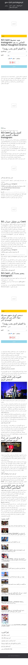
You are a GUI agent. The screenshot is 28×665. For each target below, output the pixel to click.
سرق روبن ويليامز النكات (6, 490)
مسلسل (18, 58)
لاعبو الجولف (19, 5)
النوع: (2, 55)
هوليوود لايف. (3, 236)
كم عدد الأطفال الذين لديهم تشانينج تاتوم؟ (10, 542)
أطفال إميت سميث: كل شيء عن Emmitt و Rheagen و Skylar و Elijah (14, 625)
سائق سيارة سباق (13, 7)
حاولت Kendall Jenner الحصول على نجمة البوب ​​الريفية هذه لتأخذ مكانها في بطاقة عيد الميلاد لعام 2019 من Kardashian (13, 560)
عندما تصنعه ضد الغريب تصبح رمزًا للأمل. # (10, 252)
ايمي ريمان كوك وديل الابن (7, 177)
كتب (10, 180)
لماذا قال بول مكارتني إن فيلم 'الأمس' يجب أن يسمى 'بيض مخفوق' (13, 569)
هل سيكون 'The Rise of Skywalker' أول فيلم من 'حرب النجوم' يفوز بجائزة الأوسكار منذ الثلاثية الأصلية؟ (13, 534)
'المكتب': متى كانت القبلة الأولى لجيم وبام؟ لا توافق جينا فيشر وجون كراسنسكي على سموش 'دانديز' (14, 593)
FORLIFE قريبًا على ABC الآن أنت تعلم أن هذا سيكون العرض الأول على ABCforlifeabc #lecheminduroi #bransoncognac (13, 187)
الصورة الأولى (21, 281)
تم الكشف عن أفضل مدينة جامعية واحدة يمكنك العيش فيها (13, 584)
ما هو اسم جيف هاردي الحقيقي (8, 368)
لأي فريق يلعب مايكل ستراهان (8, 270)
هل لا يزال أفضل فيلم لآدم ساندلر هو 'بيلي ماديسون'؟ (13, 526)
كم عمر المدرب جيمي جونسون (8, 640)
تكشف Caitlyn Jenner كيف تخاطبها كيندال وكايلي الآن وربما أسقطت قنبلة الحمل (13, 550)
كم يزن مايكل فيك (5, 635)
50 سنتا (2, 192)
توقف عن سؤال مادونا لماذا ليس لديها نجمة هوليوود (12, 577)
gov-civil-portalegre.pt (14, 2)
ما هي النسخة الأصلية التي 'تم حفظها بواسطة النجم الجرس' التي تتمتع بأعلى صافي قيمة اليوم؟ (12, 611)
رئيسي (6, 5)
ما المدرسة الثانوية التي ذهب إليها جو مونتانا (11, 643)
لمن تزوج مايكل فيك (6, 638)
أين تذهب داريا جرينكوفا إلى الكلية (8, 474)
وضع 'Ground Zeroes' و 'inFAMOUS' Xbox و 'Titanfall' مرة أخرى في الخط (12, 602)
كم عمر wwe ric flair (6, 649)
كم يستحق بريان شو (5, 646)
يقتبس (14, 5)
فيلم (13, 58)
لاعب (10, 5)
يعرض (14, 66)
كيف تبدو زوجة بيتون (5, 422)
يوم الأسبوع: (3, 51)
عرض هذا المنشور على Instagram (9, 184)
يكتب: (9, 58)
